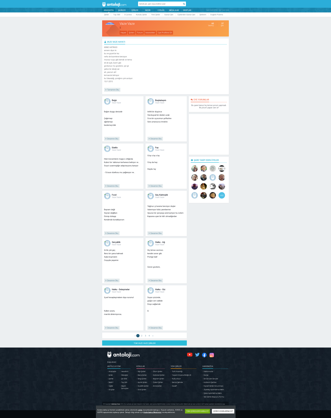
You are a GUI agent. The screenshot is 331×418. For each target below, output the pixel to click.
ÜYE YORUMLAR (201, 99)
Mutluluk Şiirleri (159, 375)
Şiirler (106, 14)
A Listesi (128, 14)
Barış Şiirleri (142, 375)
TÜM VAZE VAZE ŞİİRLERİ (145, 343)
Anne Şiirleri (157, 386)
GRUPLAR (187, 10)
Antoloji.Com (115, 404)
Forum (140, 32)
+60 (222, 195)
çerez (140, 410)
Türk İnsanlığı (177, 371)
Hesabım (124, 371)
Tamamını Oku (113, 90)
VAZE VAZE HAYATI (116, 42)
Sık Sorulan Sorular (211, 379)
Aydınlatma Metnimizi (152, 412)
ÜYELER (161, 10)
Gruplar (112, 390)
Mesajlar (124, 375)
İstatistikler (150, 32)
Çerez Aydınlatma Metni (213, 393)
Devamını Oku (112, 139)
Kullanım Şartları (210, 382)
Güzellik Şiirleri (143, 386)
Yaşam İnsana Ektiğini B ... (182, 375)
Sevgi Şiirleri (142, 379)
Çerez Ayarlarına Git (223, 411)
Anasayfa (112, 371)
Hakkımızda (208, 371)
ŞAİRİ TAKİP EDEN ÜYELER (206, 160)
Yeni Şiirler (155, 14)
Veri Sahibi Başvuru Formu (214, 397)
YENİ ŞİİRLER (176, 366)
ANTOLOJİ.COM (114, 366)
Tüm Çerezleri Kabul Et (197, 411)
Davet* (174, 386)
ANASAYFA (109, 10)
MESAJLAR (174, 10)
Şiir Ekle (124, 379)
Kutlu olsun (176, 379)
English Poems (216, 14)
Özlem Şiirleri (158, 382)
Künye (206, 375)
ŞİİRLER (134, 10)
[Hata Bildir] (111, 362)
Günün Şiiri (168, 14)
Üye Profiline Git (165, 32)
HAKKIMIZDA (207, 366)
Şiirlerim (203, 14)
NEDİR (148, 10)
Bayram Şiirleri (158, 379)
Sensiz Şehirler (177, 382)
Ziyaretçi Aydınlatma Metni (214, 390)
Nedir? (111, 382)
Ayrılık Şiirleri (142, 382)
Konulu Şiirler (141, 14)
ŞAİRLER (122, 10)
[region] (166, 412)
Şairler (111, 379)
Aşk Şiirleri (142, 371)
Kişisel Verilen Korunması (213, 386)
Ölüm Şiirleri (157, 371)
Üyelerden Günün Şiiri (186, 14)
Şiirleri (131, 32)
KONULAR (140, 366)
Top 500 (116, 14)
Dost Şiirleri (142, 390)
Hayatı (123, 32)
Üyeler (111, 386)
